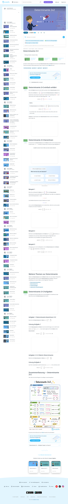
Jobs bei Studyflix (16, 486)
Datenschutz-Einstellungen (42, 496)
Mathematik (25, 48)
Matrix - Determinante (39, 48)
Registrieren (63, 2)
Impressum (23, 496)
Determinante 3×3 (34, 284)
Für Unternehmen (26, 486)
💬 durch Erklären (51, 180)
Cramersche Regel (34, 285)
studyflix (7, 2)
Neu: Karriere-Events (48, 2)
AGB (27, 496)
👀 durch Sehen (37, 175)
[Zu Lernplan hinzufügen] (38, 33)
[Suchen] (40, 2)
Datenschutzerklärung (44, 185)
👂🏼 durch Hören (52, 175)
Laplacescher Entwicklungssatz (36, 287)
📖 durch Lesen (37, 180)
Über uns (7, 486)
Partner (35, 486)
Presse (52, 486)
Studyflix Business (43, 486)
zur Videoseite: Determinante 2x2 (45, 454)
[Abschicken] (64, 37)
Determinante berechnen (35, 282)
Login (58, 2)
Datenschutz (33, 496)
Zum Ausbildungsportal (35, 482)
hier (43, 432)
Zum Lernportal (24, 482)
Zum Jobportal (46, 482)
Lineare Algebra (31, 48)
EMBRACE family (36, 499)
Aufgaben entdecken (36, 77)
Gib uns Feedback (52, 496)
